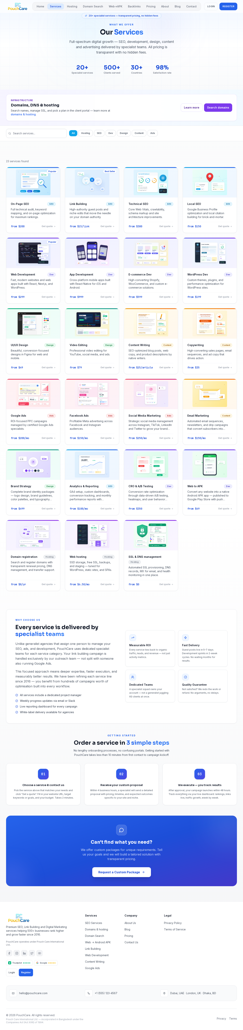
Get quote (47, 226)
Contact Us (131, 942)
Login (211, 6)
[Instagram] (17, 953)
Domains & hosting (96, 929)
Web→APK (115, 6)
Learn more (191, 107)
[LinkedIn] (24, 953)
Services (55, 6)
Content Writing (94, 961)
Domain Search (93, 6)
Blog (178, 6)
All (73, 133)
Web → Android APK (98, 942)
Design (124, 133)
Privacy (221, 1018)
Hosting (72, 6)
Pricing (150, 6)
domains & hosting (23, 114)
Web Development (97, 955)
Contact (191, 6)
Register (228, 6)
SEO (99, 133)
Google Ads (92, 968)
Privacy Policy (173, 923)
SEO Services (93, 923)
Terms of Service (175, 929)
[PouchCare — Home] (17, 6)
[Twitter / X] (32, 953)
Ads (152, 133)
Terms (233, 1018)
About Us (130, 923)
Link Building (93, 948)
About (165, 6)
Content (139, 133)
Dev (110, 133)
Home (40, 6)
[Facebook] (9, 953)
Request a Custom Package (119, 872)
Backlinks (134, 6)
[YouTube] (39, 953)
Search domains (218, 107)
